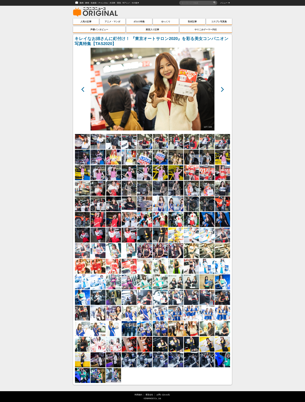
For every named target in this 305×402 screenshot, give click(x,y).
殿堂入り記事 (152, 29)
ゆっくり (165, 21)
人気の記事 (86, 21)
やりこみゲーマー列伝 (206, 29)
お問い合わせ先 (163, 395)
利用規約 (138, 395)
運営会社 (149, 395)
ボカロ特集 (139, 21)
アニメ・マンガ (112, 21)
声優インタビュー (99, 29)
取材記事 (192, 21)
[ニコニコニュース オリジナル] (95, 12)
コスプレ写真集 (219, 21)
